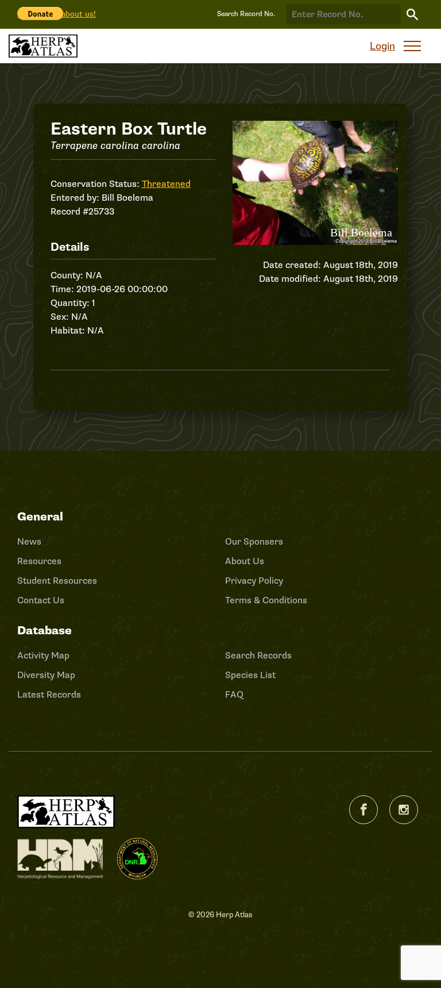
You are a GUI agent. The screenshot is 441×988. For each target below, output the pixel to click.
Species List (250, 675)
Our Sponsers (254, 541)
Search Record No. (246, 14)
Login (382, 46)
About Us (244, 561)
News (29, 541)
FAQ (234, 694)
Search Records (258, 655)
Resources (39, 561)
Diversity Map (46, 675)
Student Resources (57, 581)
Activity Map (43, 655)
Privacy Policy (254, 581)
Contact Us (40, 600)
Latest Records (49, 694)
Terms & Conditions (266, 600)
